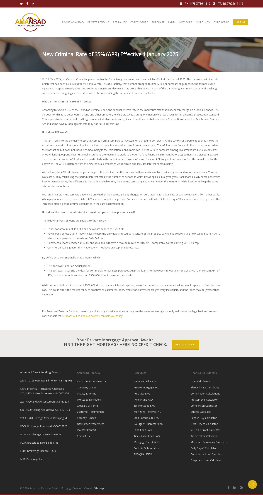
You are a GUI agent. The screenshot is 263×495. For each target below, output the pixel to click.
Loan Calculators (200, 381)
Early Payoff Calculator (204, 448)
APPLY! (241, 22)
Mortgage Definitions (89, 399)
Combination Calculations (205, 393)
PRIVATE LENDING (98, 22)
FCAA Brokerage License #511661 (40, 442)
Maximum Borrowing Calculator (209, 442)
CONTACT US (221, 22)
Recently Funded (86, 417)
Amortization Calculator (204, 436)
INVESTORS (185, 22)
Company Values (86, 387)
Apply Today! (185, 344)
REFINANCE (120, 22)
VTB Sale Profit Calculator (205, 430)
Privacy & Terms (86, 393)
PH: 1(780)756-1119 (197, 4)
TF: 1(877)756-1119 (230, 4)
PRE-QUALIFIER (143, 454)
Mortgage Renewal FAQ (147, 411)
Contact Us (83, 436)
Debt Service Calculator (204, 424)
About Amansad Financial (91, 381)
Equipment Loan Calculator (206, 460)
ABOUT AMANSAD (73, 22)
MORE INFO (203, 22)
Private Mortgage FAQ (147, 387)
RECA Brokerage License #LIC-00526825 (43, 426)
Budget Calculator (201, 411)
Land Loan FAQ (143, 430)
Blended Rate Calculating (205, 387)
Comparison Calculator (204, 405)
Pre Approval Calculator (204, 399)
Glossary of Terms (87, 405)
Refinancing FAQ (143, 399)
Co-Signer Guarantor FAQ (148, 424)
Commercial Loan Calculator (207, 454)
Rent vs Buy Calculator (204, 417)
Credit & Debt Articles (146, 448)
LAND (171, 22)
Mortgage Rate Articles (147, 442)
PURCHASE (158, 22)
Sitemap (99, 488)
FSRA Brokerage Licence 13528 (38, 451)
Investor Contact (86, 430)
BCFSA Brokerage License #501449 (40, 434)
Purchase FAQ (142, 393)
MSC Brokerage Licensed (34, 459)
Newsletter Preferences (90, 424)
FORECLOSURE (139, 22)
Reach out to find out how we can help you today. (94, 316)
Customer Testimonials (90, 411)
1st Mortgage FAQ (144, 405)
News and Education (145, 381)
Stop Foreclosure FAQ (146, 417)
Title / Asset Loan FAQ (147, 436)
